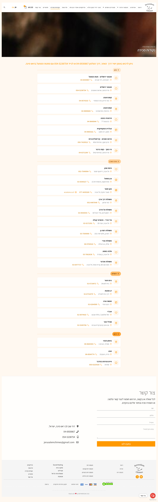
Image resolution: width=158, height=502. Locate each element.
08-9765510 (88, 244)
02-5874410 (81, 315)
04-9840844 (91, 121)
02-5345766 (82, 325)
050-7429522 (83, 142)
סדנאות (64, 7)
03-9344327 (82, 182)
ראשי (139, 7)
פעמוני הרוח (124, 7)
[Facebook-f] (137, 476)
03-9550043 (82, 213)
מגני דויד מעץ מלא (94, 7)
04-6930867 (85, 80)
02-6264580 (92, 304)
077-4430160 (84, 192)
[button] (4, 7)
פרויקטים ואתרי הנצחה (77, 7)
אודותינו (133, 7)
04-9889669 (86, 111)
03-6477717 (76, 265)
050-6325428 (94, 365)
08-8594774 (89, 354)
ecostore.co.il (69, 192)
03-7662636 (87, 254)
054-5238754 (81, 90)
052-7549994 (83, 171)
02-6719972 (91, 284)
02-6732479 (88, 294)
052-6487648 (92, 202)
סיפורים (45, 7)
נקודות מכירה (55, 7)
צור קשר (38, 7)
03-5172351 (87, 223)
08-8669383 (89, 344)
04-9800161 (88, 132)
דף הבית (153, 47)
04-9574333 (83, 101)
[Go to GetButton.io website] (152, 499)
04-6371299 (83, 153)
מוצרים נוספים (110, 7)
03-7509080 (84, 234)
